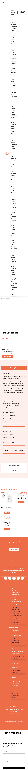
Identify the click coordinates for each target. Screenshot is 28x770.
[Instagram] (22, 6)
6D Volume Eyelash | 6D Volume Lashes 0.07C (21, 497)
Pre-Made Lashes (13, 81)
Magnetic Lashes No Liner (14, 28)
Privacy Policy (20, 723)
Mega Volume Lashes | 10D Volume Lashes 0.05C (7, 508)
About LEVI (13, 132)
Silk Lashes (13, 46)
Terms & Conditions (9, 723)
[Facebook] (5, 6)
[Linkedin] (18, 6)
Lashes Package (13, 122)
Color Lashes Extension (13, 91)
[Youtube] (9, 6)
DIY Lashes (13, 241)
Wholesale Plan (14, 145)
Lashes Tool (13, 125)
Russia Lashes (13, 59)
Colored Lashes (13, 55)
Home (2, 298)
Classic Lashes (13, 77)
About (12, 128)
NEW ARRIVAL (13, 157)
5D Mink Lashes (13, 33)
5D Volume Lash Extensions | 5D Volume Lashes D (7, 524)
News (13, 152)
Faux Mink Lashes (13, 41)
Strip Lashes (13, 161)
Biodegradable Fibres (13, 137)
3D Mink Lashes (13, 36)
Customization (14, 141)
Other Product (13, 260)
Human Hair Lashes (13, 50)
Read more (7, 512)
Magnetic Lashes (14, 23)
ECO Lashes (13, 20)
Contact (13, 149)
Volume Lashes (13, 86)
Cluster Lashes (13, 109)
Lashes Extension (13, 62)
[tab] (14, 368)
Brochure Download (13, 71)
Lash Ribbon (13, 113)
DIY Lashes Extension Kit (14, 104)
